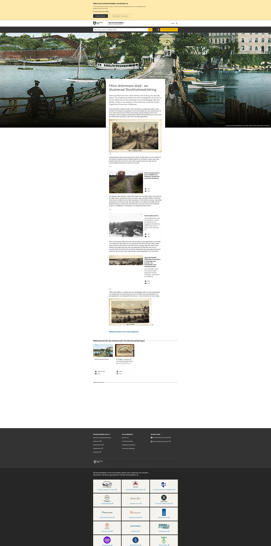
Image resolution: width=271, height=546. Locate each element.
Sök (150, 29)
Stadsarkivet (96, 452)
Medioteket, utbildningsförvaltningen (102, 437)
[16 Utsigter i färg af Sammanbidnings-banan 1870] (131, 325)
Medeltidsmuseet (97, 444)
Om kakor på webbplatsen (128, 448)
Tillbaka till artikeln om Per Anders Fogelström (124, 332)
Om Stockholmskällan (127, 441)
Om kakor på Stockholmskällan (101, 11)
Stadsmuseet (96, 441)
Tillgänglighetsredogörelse (128, 444)
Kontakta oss (125, 437)
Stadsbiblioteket (97, 448)
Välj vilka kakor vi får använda (120, 16)
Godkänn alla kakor (100, 16)
